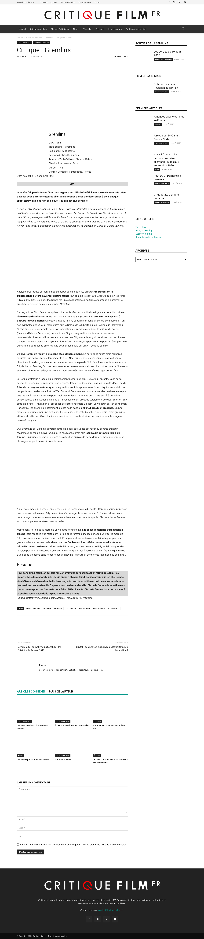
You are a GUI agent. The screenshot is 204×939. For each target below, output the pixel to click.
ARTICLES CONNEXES (31, 691)
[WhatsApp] (42, 63)
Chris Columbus (33, 608)
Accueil (22, 29)
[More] (49, 63)
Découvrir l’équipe (67, 2)
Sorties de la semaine (136, 29)
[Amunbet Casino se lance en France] (143, 125)
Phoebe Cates (99, 608)
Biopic (20, 755)
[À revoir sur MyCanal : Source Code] (143, 144)
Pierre (23, 56)
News (75, 29)
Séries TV (87, 29)
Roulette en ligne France (148, 237)
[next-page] (24, 769)
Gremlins (47, 608)
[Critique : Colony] (72, 745)
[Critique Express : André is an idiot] (34, 745)
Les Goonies (71, 608)
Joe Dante (58, 608)
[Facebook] (169, 2)
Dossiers (158, 124)
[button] (183, 29)
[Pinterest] (35, 63)
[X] (179, 2)
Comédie (49, 37)
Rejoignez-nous (84, 2)
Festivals (100, 29)
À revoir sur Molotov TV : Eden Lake (71, 725)
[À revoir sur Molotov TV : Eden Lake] (72, 711)
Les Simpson (84, 608)
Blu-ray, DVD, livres (60, 29)
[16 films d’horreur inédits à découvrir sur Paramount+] (110, 745)
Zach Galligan (113, 608)
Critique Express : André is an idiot (33, 759)
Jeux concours (115, 29)
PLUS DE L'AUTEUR (61, 691)
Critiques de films (38, 29)
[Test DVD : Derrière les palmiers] (143, 184)
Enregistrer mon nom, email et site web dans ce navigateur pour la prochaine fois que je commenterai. (73, 844)
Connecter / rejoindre (48, 2)
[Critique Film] (102, 15)
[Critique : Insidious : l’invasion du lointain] (34, 711)
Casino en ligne (143, 233)
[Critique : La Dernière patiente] (143, 203)
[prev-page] (19, 769)
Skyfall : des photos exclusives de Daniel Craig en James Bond (102, 649)
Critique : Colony (63, 759)
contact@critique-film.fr (111, 910)
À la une (97, 755)
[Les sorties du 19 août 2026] (143, 60)
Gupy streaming (144, 230)
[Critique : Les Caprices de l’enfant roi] (110, 711)
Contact (97, 2)
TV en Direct (141, 227)
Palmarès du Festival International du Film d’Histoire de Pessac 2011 (39, 649)
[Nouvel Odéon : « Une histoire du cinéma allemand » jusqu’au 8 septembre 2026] (143, 163)
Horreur (46, 42)
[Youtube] (184, 2)
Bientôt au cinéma (162, 202)
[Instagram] (174, 2)
